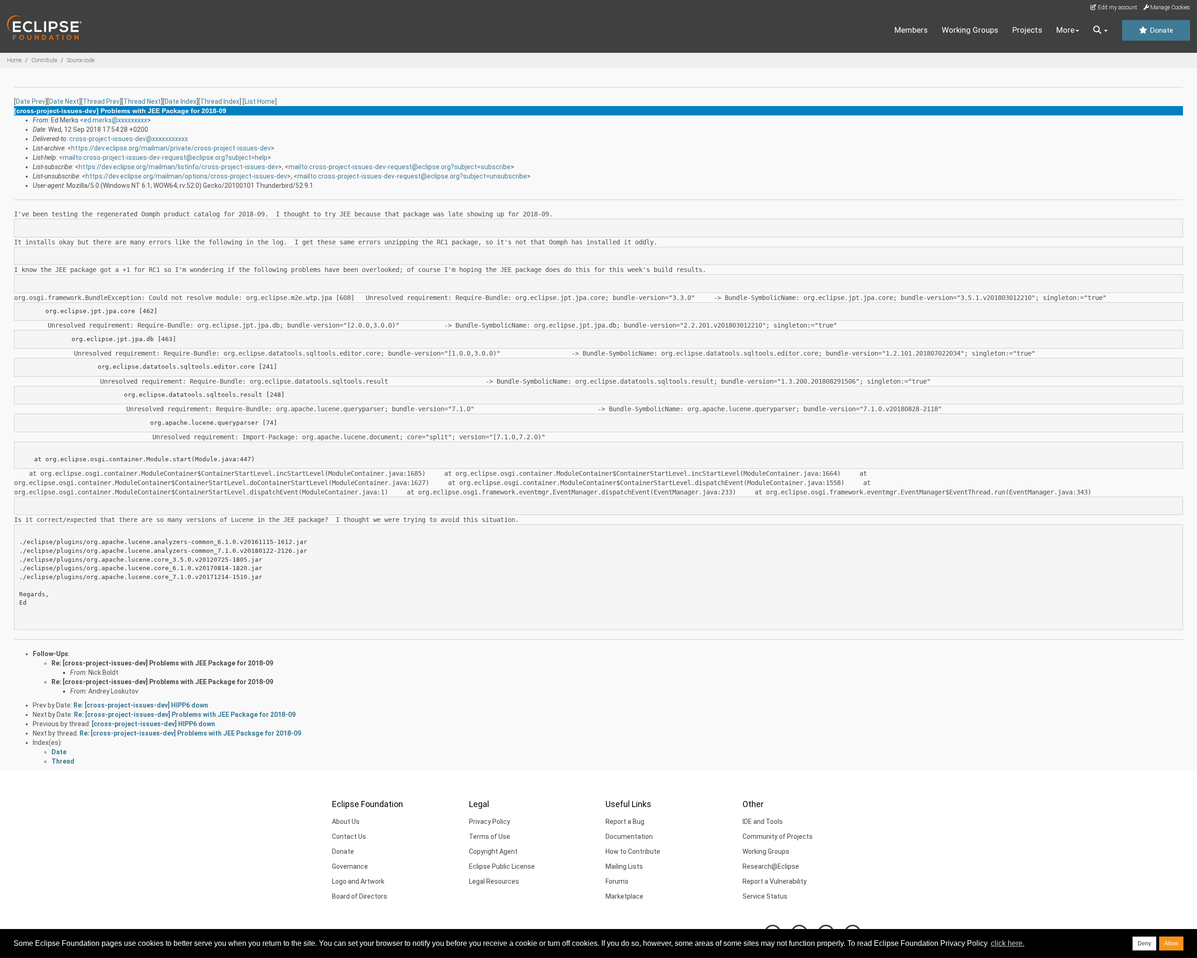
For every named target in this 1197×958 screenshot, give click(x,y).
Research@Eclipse (771, 866)
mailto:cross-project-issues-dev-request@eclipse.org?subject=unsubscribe (412, 176)
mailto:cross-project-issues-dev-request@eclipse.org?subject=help (165, 157)
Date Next (64, 101)
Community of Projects (778, 836)
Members (911, 30)
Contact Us (349, 836)
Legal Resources (494, 881)
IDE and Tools (763, 821)
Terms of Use (489, 836)
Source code (80, 60)
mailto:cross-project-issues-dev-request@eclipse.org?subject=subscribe (399, 167)
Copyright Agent (493, 851)
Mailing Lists (624, 866)
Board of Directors (359, 896)
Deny (1144, 943)
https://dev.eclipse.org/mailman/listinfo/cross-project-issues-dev (178, 167)
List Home (260, 101)
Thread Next (142, 101)
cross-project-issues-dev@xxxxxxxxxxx (128, 139)
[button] (1100, 30)
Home (14, 60)
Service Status (765, 896)
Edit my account (1116, 7)
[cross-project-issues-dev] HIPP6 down (153, 724)
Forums (617, 881)
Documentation (629, 836)
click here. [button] (1007, 943)
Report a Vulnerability (775, 881)
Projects (1027, 30)
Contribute (44, 60)
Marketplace (624, 896)
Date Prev (30, 101)
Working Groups (970, 30)
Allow (1171, 943)
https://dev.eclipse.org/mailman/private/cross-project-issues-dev (171, 148)
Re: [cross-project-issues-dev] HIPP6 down (140, 705)
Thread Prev (101, 101)
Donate (1160, 30)
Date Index (180, 101)
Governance (350, 866)
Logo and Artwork (358, 881)
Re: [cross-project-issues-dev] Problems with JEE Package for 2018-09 (162, 663)
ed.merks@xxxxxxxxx (115, 120)
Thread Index (219, 101)
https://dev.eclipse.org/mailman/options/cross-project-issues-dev (186, 176)
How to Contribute (633, 851)
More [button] (1065, 30)
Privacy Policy (489, 821)
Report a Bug (625, 821)
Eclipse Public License (502, 866)
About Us (346, 821)
